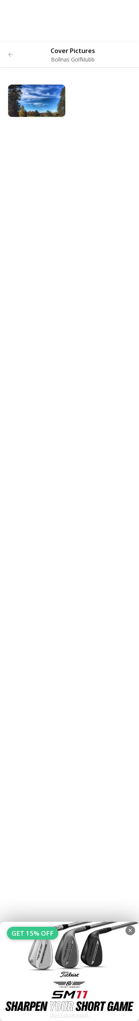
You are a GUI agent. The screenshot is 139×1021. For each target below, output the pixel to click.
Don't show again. (69, 1015)
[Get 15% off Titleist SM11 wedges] (69, 971)
